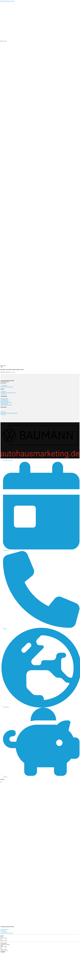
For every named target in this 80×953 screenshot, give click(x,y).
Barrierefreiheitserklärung (11, 413)
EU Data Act (3, 414)
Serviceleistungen (4, 401)
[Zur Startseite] (7, 1)
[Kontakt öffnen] (40, 222)
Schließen (3, 951)
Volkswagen (3, 391)
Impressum (2, 413)
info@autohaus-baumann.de (6, 386)
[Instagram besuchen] (1, 409)
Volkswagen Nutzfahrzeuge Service (8, 392)
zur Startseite (12, 372)
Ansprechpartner (4, 403)
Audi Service (3, 393)
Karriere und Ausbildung (6, 402)
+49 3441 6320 (3, 385)
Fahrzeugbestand (4, 398)
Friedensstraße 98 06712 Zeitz (4, 930)
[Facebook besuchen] (0, 409)
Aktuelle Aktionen (4, 399)
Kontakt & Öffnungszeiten (6, 404)
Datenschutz (3, 411)
